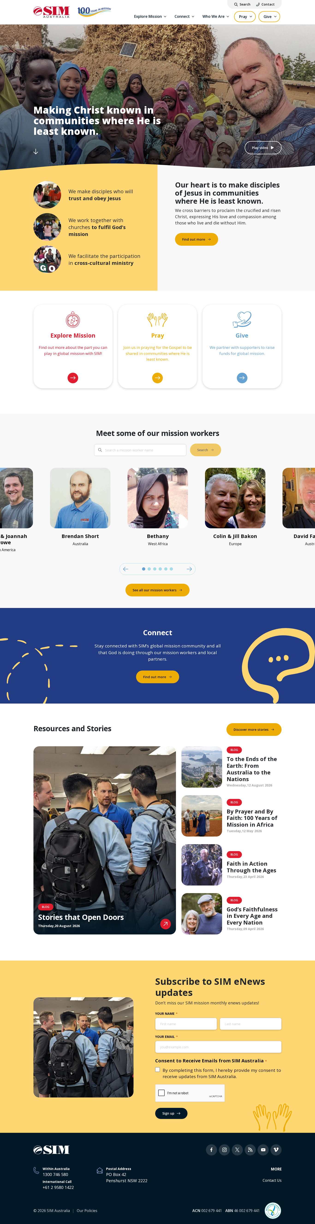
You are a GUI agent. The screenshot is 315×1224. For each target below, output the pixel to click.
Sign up (168, 1113)
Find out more (193, 239)
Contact (268, 4)
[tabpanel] (157, 509)
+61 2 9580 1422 (58, 1187)
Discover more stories (251, 729)
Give (268, 16)
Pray (243, 16)
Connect (182, 16)
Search (245, 4)
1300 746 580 (55, 1174)
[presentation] (190, 1093)
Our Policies (87, 1210)
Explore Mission (148, 16)
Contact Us (272, 1180)
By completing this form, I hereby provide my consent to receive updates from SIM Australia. (222, 1073)
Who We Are (213, 16)
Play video (260, 147)
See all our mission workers (154, 590)
